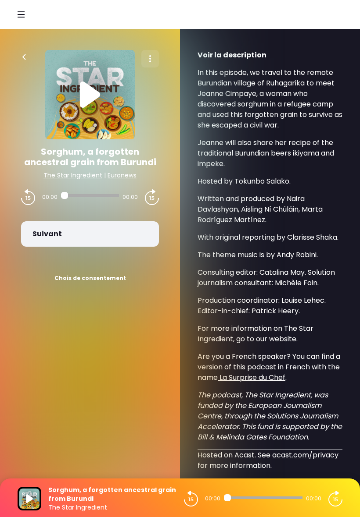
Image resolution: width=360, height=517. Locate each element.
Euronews (122, 175)
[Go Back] (24, 56)
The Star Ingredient (72, 175)
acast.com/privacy (305, 455)
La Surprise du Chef (251, 377)
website (281, 339)
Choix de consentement (90, 278)
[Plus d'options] (150, 58)
